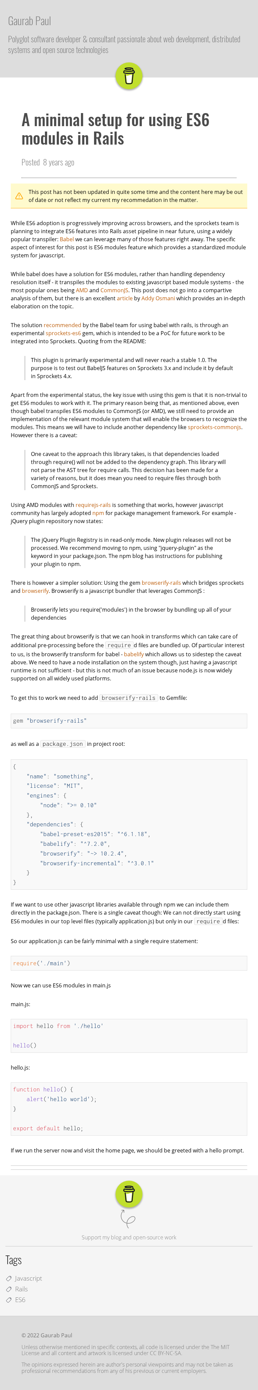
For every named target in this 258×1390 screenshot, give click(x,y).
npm (98, 513)
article (125, 298)
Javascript (28, 1278)
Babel (67, 239)
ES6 (20, 1299)
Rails (21, 1288)
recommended (62, 325)
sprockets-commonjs (214, 427)
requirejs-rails (93, 505)
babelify (134, 654)
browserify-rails (161, 582)
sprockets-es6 (63, 333)
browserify (35, 591)
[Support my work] (129, 75)
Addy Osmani (158, 298)
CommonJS (114, 290)
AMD (82, 290)
